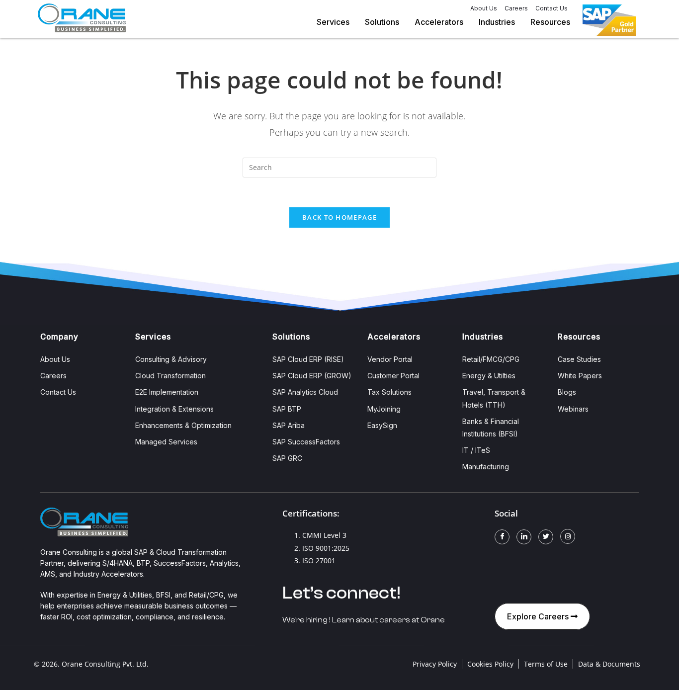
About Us (483, 8)
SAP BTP (286, 409)
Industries (497, 22)
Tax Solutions (389, 392)
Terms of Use (546, 664)
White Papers (580, 375)
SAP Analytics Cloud (305, 392)
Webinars (573, 409)
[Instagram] (567, 536)
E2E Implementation (166, 392)
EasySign (382, 425)
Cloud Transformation (170, 375)
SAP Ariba (288, 425)
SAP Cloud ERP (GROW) (311, 375)
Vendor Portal (390, 359)
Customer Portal (393, 375)
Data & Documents (609, 664)
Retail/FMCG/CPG (490, 359)
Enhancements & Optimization (183, 425)
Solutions (382, 22)
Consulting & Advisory (171, 359)
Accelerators (439, 22)
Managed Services (166, 441)
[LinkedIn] (523, 536)
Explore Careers (539, 616)
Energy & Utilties (488, 375)
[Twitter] (545, 536)
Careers (516, 8)
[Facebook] (502, 536)
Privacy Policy (435, 664)
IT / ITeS (476, 450)
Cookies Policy (490, 664)
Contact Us (551, 8)
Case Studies (579, 359)
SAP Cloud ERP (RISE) (308, 359)
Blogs (567, 392)
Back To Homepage (339, 217)
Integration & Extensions (174, 409)
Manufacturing (485, 466)
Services (333, 22)
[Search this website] (339, 167)
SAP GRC (287, 458)
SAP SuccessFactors (306, 441)
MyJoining (384, 409)
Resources (550, 22)
